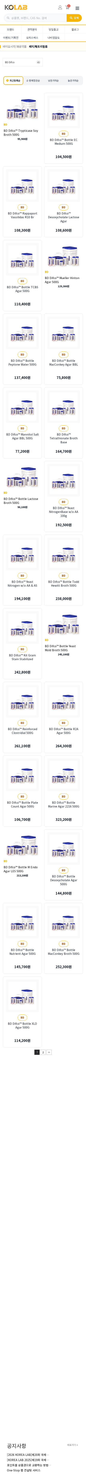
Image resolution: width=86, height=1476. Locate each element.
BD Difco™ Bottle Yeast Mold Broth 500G (60, 648)
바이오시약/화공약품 (15, 46)
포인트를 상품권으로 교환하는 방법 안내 (30, 1465)
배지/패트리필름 (38, 46)
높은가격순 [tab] (73, 80)
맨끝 (49, 1052)
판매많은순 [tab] (34, 80)
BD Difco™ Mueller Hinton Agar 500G (62, 280)
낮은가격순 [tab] (53, 80)
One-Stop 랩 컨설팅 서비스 (23, 1470)
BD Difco (22, 62)
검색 (76, 18)
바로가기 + (72, 1444)
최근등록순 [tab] (15, 80)
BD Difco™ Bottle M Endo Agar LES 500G (21, 869)
